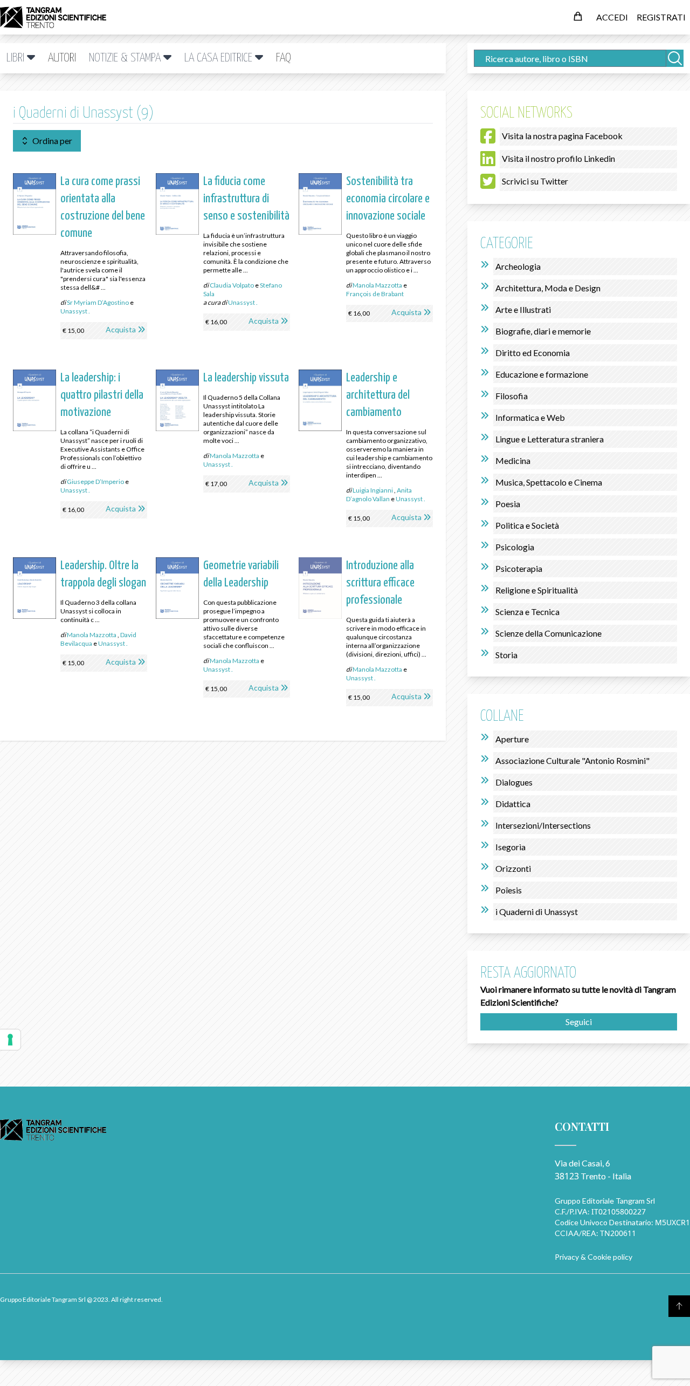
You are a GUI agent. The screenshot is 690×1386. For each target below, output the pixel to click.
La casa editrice (219, 58)
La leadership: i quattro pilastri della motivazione (101, 395)
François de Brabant (375, 294)
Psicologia (514, 547)
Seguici (578, 1021)
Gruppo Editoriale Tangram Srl (605, 1200)
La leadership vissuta (246, 378)
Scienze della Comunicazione (548, 633)
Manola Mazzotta (377, 285)
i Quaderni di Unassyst (536, 911)
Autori (62, 58)
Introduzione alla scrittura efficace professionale (380, 582)
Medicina (512, 460)
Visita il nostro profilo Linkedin (558, 158)
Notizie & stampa (126, 58)
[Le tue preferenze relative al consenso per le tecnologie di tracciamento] (10, 1039)
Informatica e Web (530, 417)
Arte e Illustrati (523, 309)
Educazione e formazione (541, 374)
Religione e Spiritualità (536, 590)
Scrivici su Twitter (535, 181)
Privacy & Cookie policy (593, 1256)
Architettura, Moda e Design (548, 288)
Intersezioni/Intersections (543, 825)
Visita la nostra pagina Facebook (562, 136)
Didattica (512, 803)
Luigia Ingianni (373, 490)
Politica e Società (527, 525)
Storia (506, 655)
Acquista (121, 329)
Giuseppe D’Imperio (95, 481)
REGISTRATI (661, 17)
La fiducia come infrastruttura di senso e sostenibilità (246, 198)
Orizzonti (513, 868)
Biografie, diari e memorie (543, 331)
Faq (283, 58)
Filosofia (511, 396)
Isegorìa (510, 847)
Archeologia (518, 266)
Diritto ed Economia (532, 352)
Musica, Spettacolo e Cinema (548, 482)
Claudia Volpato (232, 285)
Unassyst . (75, 311)
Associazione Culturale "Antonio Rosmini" (572, 760)
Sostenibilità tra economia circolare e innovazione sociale (388, 198)
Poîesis (508, 890)
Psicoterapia (518, 568)
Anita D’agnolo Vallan (379, 494)
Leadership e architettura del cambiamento (378, 395)
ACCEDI (612, 17)
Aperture (512, 739)
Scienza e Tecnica (527, 611)
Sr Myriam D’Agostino (98, 302)
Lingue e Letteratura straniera (549, 439)
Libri (16, 58)
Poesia (507, 504)
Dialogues (514, 782)
